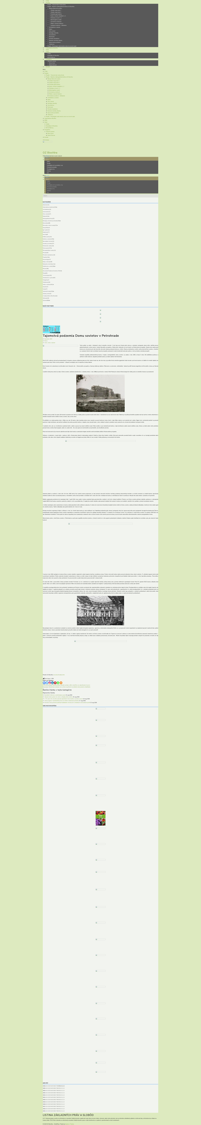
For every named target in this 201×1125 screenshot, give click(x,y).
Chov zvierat (51, 101)
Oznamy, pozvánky (48, 243)
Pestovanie (50, 107)
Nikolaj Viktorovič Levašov (54, 79)
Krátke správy (47, 236)
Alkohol (46, 205)
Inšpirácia (46, 232)
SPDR (45, 120)
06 (54, 1086)
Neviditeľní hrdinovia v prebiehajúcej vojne (54, 695)
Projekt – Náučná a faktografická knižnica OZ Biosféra (59, 77)
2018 (44, 1104)
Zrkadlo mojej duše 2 (54, 82)
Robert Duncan (53, 65)
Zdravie (46, 300)
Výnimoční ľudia (48, 291)
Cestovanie (46, 211)
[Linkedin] (52, 682)
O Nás (46, 71)
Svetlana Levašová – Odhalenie (57, 96)
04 (51, 1086)
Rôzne (46, 268)
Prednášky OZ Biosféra (51, 126)
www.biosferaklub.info (59, 675)
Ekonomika (46, 223)
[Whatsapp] (58, 682)
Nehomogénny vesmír (54, 90)
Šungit (48, 163)
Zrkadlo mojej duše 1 (54, 81)
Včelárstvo (50, 114)
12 (63, 1088)
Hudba (47, 124)
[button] (100, 69)
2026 (44, 1086)
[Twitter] (47, 682)
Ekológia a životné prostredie (51, 221)
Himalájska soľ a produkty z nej (55, 165)
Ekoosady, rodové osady (50, 225)
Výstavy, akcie (47, 293)
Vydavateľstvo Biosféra (52, 48)
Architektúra (47, 209)
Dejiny (49, 99)
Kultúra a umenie (48, 239)
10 (60, 1088)
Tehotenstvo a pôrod (49, 277)
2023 (44, 1093)
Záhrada (46, 298)
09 (59, 1088)
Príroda (45, 252)
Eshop (47, 159)
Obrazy (49, 171)
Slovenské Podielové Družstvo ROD (52, 271)
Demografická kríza (48, 218)
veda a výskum (51, 342)
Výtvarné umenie (50, 131)
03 (49, 1086)
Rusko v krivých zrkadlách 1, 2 (56, 86)
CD (48, 173)
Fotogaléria (47, 129)
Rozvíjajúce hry (51, 169)
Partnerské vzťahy (48, 246)
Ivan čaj (45, 234)
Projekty (46, 73)
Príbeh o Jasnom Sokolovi (55, 94)
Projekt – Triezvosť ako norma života (55, 75)
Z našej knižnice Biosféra (50, 296)
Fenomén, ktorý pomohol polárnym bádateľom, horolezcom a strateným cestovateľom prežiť (67, 702)
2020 (44, 1099)
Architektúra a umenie (54, 27)
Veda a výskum (48, 284)
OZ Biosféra (50, 152)
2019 (44, 1102)
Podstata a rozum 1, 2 (54, 88)
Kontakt (48, 67)
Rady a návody (47, 261)
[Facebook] (44, 682)
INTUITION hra (49, 128)
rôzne (45, 342)
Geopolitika (46, 227)
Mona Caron (51, 133)
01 (46, 1086)
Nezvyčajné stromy (48, 241)
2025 (44, 1088)
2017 (44, 1106)
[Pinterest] (55, 682)
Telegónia (46, 280)
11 (62, 1088)
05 (52, 1086)
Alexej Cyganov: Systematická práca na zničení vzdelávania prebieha (61, 700)
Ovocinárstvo (51, 105)
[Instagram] (49, 682)
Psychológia (47, 259)
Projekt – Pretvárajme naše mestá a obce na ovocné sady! (62, 46)
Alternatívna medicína (49, 207)
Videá (45, 122)
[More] (61, 682)
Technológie (47, 275)
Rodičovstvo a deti (48, 266)
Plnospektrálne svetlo (49, 250)
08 (57, 1086)
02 (48, 1086)
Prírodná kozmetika (52, 167)
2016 (44, 1108)
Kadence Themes (69, 1124)
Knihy (48, 161)
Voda (45, 289)
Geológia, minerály (52, 103)
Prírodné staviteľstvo (53, 109)
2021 (44, 1097)
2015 (44, 1111)
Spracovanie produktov (53, 113)
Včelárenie (46, 282)
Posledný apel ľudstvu (54, 84)
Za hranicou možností (54, 92)
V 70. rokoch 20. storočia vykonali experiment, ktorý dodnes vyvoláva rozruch (63, 699)
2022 (44, 1095)
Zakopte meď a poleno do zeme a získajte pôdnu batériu (58, 697)
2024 (44, 1090)
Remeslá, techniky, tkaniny (54, 111)
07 (56, 1086)
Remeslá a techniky (48, 264)
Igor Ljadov (46, 230)
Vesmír (45, 287)
